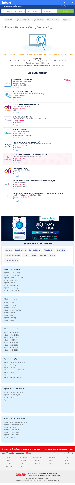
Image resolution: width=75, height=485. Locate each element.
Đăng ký (63, 6)
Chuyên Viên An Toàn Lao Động (23, 79)
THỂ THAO (52, 457)
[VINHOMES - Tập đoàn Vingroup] (8, 83)
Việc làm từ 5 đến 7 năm (11, 432)
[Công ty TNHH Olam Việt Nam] (8, 108)
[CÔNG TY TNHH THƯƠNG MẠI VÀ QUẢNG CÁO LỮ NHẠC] (8, 95)
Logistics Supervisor (20, 168)
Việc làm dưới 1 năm (10, 427)
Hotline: (53, 480)
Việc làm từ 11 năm (9, 437)
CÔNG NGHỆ (23, 460)
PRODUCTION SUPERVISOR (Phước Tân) (26, 104)
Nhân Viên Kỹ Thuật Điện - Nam (23, 92)
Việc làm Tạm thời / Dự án (12, 395)
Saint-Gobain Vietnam (19, 182)
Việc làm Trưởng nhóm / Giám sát (14, 370)
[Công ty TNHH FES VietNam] (8, 133)
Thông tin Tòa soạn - (32, 478)
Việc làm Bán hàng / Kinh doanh (14, 278)
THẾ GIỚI (8, 463)
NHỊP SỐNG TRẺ (37, 457)
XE (23, 463)
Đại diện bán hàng (35, 250)
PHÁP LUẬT (9, 466)
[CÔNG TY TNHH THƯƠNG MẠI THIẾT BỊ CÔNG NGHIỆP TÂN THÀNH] (8, 145)
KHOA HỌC (52, 460)
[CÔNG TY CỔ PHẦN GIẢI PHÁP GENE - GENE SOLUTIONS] (8, 120)
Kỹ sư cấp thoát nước (47, 255)
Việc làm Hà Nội (9, 302)
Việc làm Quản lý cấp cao (11, 375)
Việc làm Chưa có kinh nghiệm (13, 424)
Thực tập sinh (49, 250)
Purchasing (8, 250)
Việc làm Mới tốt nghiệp (11, 365)
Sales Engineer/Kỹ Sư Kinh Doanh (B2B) (26, 142)
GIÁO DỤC (66, 457)
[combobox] (13, 11)
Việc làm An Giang (9, 307)
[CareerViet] (65, 449)
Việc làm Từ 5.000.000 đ (11, 335)
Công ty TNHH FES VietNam (21, 131)
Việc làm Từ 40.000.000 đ (12, 350)
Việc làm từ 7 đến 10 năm (11, 435)
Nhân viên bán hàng (11, 260)
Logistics (34, 255)
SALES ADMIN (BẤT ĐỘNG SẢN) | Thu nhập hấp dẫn (30, 154)
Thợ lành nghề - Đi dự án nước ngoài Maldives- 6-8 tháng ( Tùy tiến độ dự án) (38, 193)
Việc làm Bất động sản (11, 285)
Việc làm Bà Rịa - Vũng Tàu (12, 310)
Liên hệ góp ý (42, 480)
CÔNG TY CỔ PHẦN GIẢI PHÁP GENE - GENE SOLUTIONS (29, 119)
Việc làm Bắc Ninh (9, 320)
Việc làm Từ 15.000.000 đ (11, 342)
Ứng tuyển (16, 87)
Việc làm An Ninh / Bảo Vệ (12, 272)
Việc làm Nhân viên (10, 367)
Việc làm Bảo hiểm (9, 283)
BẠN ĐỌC (66, 460)
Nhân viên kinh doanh (12, 255)
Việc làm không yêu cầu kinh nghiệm (15, 422)
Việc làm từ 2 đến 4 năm (11, 429)
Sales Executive (20, 250)
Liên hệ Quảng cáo (21, 480)
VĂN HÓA (37, 460)
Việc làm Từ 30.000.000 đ (12, 347)
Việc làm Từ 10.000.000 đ (11, 340)
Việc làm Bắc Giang (10, 317)
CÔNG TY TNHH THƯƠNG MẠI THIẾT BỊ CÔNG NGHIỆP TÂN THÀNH (32, 144)
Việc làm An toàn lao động (12, 275)
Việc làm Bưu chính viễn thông (13, 290)
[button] (69, 2)
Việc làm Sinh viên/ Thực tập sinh (14, 362)
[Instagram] (68, 453)
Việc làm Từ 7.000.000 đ (11, 337)
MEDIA (8, 457)
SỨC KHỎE (52, 463)
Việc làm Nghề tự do (10, 397)
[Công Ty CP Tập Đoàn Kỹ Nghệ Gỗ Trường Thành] (8, 196)
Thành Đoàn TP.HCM (43, 478)
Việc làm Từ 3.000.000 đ (11, 332)
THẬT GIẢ (66, 463)
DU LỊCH (23, 466)
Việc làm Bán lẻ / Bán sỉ (11, 280)
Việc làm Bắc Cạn (9, 315)
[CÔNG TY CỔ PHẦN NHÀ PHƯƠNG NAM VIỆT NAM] (8, 158)
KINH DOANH (23, 457)
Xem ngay (46, 63)
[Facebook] (64, 453)
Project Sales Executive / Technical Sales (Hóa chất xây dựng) (34, 181)
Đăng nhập (70, 6)
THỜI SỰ (8, 460)
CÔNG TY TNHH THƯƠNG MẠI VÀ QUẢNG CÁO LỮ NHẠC (29, 94)
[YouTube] (73, 453)
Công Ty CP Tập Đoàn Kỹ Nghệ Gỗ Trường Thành (27, 195)
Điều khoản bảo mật (32, 480)
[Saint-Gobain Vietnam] (8, 184)
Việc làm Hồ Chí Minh (10, 305)
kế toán (25, 255)
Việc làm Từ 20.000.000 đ (12, 345)
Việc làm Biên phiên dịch (11, 288)
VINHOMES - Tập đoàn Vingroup (22, 81)
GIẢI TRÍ (37, 463)
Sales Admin (61, 250)
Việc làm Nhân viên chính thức (13, 392)
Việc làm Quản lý (9, 372)
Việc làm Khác (8, 400)
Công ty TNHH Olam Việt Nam (21, 106)
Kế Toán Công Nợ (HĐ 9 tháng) (23, 117)
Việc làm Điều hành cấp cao (12, 377)
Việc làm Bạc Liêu (9, 312)
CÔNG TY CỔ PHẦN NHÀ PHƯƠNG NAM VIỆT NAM (27, 156)
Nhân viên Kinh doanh (20, 129)
